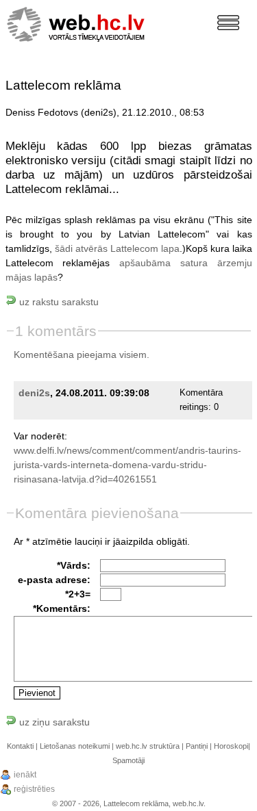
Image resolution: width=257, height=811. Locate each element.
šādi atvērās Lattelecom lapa (117, 248)
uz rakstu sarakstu (57, 301)
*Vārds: (73, 565)
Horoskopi (231, 746)
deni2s (34, 392)
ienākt (25, 775)
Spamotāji (128, 760)
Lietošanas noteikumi (75, 746)
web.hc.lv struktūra (148, 746)
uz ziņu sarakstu (53, 722)
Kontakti (20, 746)
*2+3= (77, 594)
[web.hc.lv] (76, 19)
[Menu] (228, 23)
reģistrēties (34, 789)
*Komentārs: (61, 608)
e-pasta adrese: (54, 579)
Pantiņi (197, 746)
